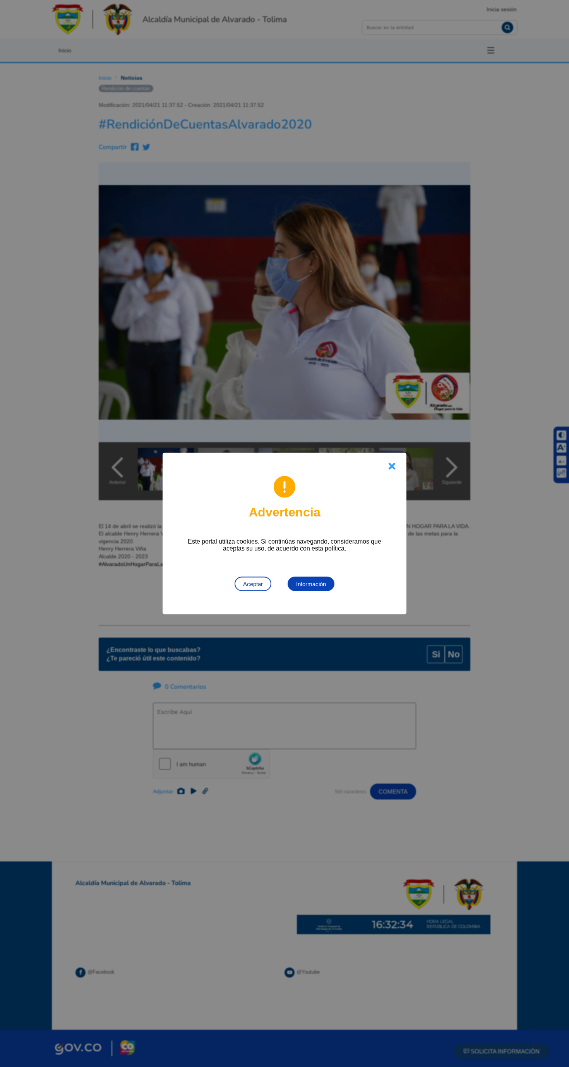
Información (311, 584)
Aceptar (253, 584)
